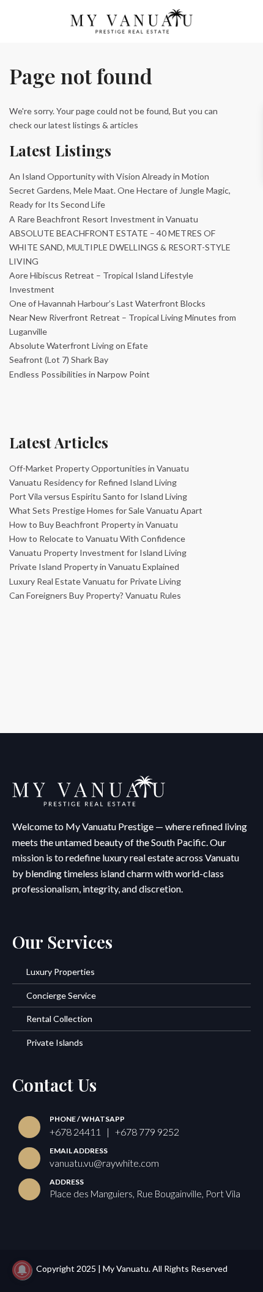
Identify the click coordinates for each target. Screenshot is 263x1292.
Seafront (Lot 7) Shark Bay (58, 359)
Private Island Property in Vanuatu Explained (94, 566)
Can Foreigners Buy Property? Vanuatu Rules (95, 595)
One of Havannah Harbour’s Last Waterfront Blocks (107, 303)
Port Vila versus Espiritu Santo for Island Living (98, 496)
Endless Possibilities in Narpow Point (79, 374)
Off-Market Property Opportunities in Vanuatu (99, 468)
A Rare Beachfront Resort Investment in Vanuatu (103, 219)
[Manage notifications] (22, 1270)
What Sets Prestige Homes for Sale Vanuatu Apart (105, 510)
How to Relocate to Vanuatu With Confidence (97, 538)
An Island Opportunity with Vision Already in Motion (109, 176)
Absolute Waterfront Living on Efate (78, 345)
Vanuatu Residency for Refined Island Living (93, 482)
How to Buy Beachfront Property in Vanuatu (93, 524)
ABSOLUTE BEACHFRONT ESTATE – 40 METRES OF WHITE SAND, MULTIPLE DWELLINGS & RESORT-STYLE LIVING (120, 247)
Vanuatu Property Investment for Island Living (98, 552)
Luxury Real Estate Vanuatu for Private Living (95, 581)
